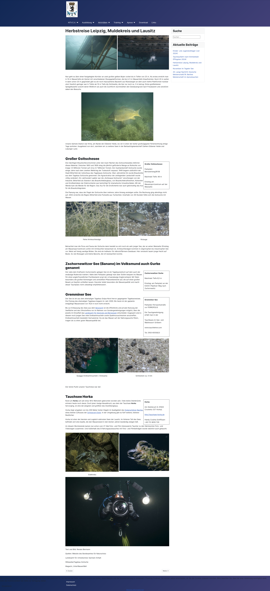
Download (143, 22)
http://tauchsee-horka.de (154, 415)
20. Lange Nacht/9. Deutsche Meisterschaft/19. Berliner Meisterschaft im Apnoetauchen (185, 74)
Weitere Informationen (135, 590)
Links (154, 22)
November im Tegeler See (183, 68)
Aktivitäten (102, 22)
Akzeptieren (6, 586)
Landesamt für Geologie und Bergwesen (101, 313)
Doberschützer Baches (134, 410)
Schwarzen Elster (94, 413)
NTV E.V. (72, 22)
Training (117, 22)
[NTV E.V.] (77, 22)
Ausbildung (87, 22)
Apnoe (130, 22)
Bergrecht (99, 308)
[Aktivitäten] (108, 22)
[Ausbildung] (93, 22)
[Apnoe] (134, 22)
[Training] (122, 22)
